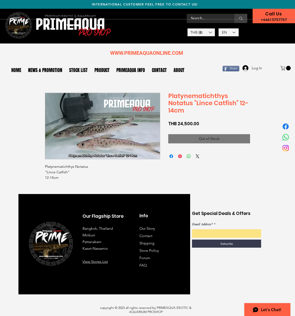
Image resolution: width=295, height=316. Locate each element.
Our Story (147, 228)
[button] (201, 32)
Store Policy (149, 250)
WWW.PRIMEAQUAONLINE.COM (146, 53)
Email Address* (202, 224)
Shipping (146, 243)
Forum (144, 258)
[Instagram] (286, 148)
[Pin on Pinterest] (180, 156)
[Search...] (240, 18)
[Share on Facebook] (171, 156)
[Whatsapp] (286, 137)
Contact (145, 236)
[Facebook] (286, 126)
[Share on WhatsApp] (189, 156)
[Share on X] (197, 156)
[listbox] (201, 32)
